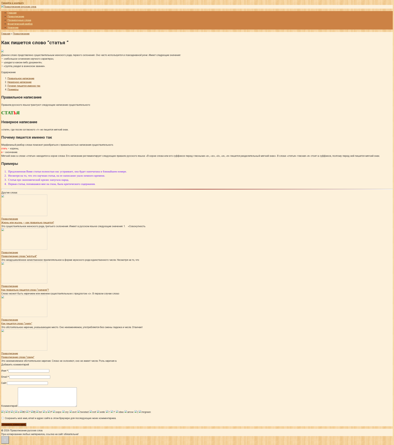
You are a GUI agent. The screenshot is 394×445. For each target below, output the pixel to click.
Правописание (15, 16)
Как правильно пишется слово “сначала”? (25, 289)
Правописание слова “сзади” (17, 357)
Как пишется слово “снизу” (16, 323)
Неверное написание (19, 82)
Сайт (3, 383)
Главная (11, 12)
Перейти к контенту (12, 3)
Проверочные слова (19, 20)
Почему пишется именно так (23, 85)
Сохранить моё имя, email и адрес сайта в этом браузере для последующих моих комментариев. (60, 418)
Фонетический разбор (20, 23)
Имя (4, 370)
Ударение (12, 27)
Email (5, 376)
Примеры (13, 89)
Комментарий (9, 405)
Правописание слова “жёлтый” (19, 256)
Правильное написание (20, 78)
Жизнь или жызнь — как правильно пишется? (27, 222)
